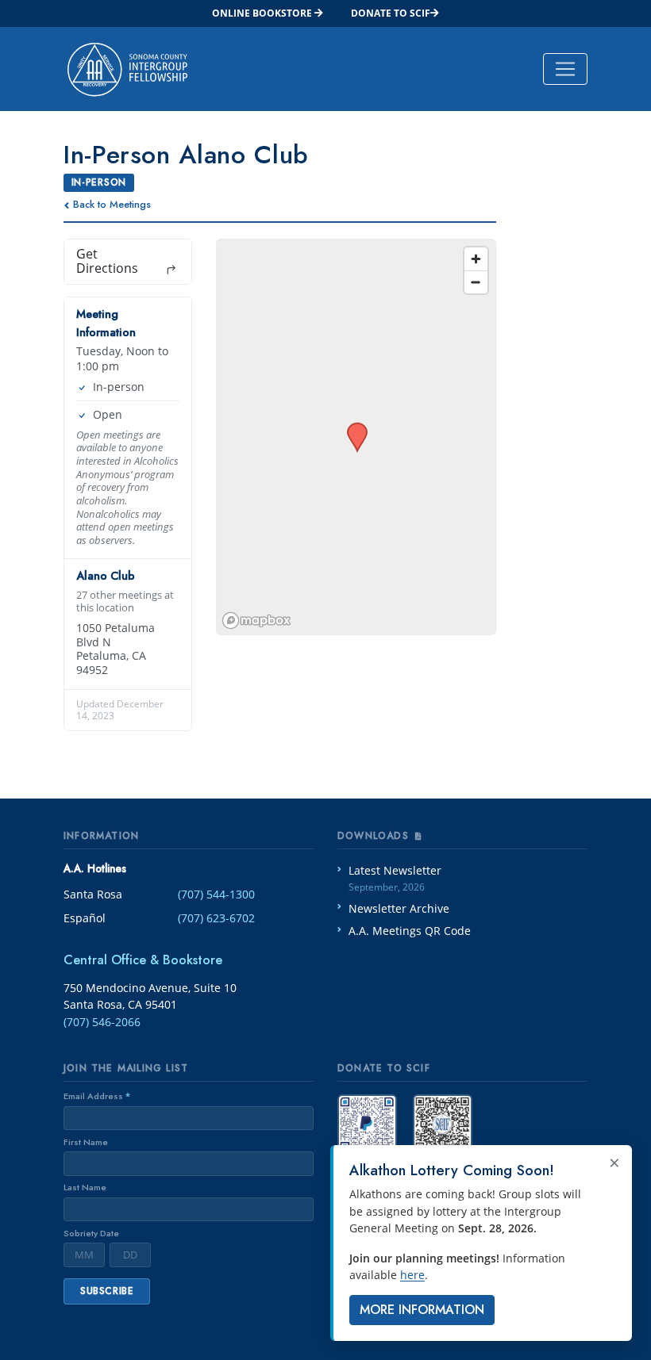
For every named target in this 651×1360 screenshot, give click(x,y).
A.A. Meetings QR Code (410, 930)
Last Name (85, 1187)
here (412, 1274)
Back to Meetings (112, 204)
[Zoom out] (475, 281)
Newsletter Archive (399, 908)
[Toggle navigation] (565, 69)
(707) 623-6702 (216, 917)
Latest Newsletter (395, 878)
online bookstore (263, 13)
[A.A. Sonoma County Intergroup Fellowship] (127, 69)
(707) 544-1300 (216, 894)
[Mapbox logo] (256, 620)
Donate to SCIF (390, 13)
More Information (422, 1310)
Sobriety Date (91, 1233)
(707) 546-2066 (102, 1021)
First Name (86, 1142)
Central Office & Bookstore (143, 960)
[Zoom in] (475, 258)
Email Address (97, 1096)
